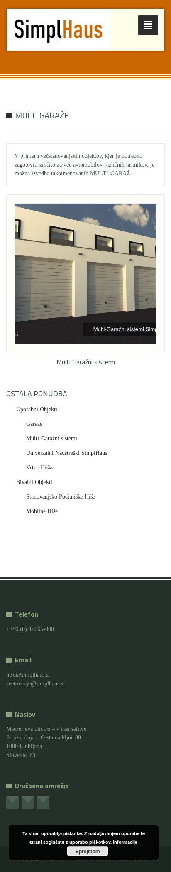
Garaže (34, 424)
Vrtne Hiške (40, 467)
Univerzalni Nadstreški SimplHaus (66, 453)
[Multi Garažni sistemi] (85, 273)
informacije (125, 842)
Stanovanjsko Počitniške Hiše (60, 497)
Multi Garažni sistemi (85, 362)
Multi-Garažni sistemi (51, 438)
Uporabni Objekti (36, 409)
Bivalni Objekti (34, 482)
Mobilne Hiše (42, 511)
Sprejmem (88, 851)
